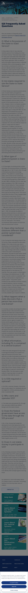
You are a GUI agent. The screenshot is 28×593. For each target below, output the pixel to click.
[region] (14, 582)
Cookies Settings (14, 590)
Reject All (14, 586)
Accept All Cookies (14, 582)
